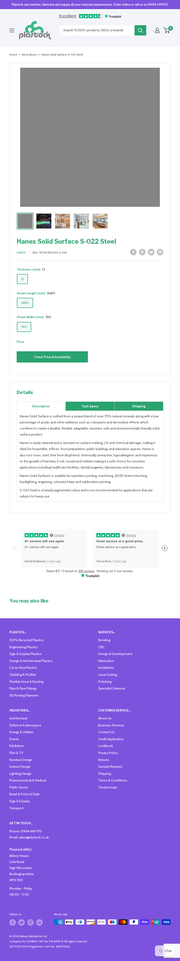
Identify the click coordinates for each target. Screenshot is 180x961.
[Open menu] (11, 30)
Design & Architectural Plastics (30, 661)
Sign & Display (19, 801)
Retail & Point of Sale (24, 794)
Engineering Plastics (23, 647)
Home (13, 54)
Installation (106, 667)
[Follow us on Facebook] (12, 922)
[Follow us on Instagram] (30, 922)
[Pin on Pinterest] (142, 252)
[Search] (140, 30)
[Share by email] (160, 252)
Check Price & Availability (52, 357)
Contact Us (106, 732)
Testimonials (107, 787)
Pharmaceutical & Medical (27, 780)
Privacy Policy (108, 753)
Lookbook (105, 746)
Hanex (21, 252)
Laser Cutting (107, 674)
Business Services (111, 725)
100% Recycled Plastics (26, 640)
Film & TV (16, 753)
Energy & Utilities (21, 732)
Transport (16, 808)
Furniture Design (20, 760)
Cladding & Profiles (22, 674)
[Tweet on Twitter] (151, 252)
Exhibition (16, 746)
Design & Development (115, 654)
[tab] (41, 406)
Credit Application (111, 739)
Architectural (18, 718)
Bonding (104, 640)
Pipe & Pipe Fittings (23, 688)
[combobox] (97, 30)
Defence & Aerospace (25, 725)
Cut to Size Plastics (23, 667)
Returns (103, 760)
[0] (167, 30)
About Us (105, 718)
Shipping (104, 773)
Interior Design (19, 766)
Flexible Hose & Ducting (26, 681)
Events (14, 739)
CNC (101, 647)
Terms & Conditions (112, 780)
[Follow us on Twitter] (21, 922)
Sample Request (110, 766)
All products (29, 54)
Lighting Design (20, 773)
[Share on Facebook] (133, 252)
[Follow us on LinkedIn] (39, 922)
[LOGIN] (157, 30)
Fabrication (106, 661)
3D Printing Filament (23, 695)
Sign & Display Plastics (25, 654)
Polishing (104, 681)
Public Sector (18, 787)
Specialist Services (111, 688)
